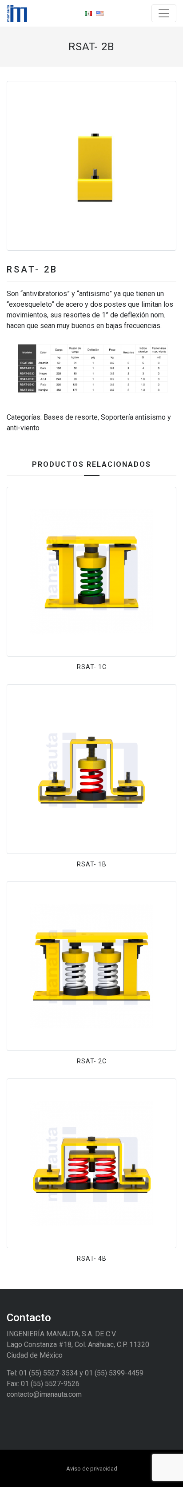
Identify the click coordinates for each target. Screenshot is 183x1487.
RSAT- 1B (92, 864)
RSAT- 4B (92, 1258)
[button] (19, 165)
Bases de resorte (71, 417)
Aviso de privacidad (91, 1468)
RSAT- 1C (92, 666)
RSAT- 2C (92, 1061)
